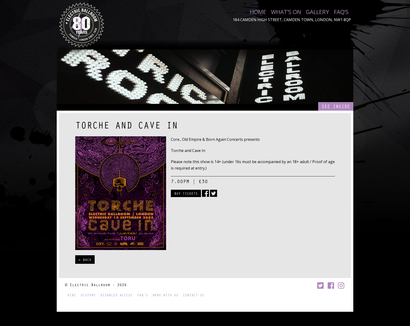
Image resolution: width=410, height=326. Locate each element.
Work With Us (165, 295)
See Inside (335, 106)
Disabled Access (116, 295)
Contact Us (193, 295)
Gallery (317, 11)
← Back (85, 259)
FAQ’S (341, 11)
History (88, 295)
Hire (71, 295)
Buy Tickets (186, 193)
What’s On (286, 11)
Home (258, 11)
